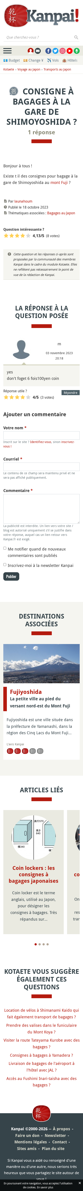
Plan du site (53, 1148)
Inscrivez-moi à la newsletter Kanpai (40, 565)
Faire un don (27, 1135)
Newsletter (55, 1135)
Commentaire (18, 490)
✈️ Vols (53, 60)
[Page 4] (47, 944)
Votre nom (15, 428)
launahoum (23, 201)
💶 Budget (11, 60)
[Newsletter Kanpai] (38, 51)
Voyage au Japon (28, 69)
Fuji (64, 182)
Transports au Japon (57, 69)
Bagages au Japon (61, 213)
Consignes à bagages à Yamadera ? (41, 1055)
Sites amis (27, 1148)
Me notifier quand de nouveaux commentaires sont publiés (37, 552)
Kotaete (8, 69)
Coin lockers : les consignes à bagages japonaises (33, 874)
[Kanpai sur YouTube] (70, 51)
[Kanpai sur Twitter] (55, 51)
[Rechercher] (76, 37)
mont (55, 182)
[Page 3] (43, 944)
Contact (59, 1142)
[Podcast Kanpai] (77, 51)
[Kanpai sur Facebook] (48, 51)
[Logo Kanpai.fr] (42, 16)
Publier (11, 576)
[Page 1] (36, 944)
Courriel (12, 459)
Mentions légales (30, 1142)
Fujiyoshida (26, 692)
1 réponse (41, 132)
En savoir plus (45, 1187)
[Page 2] (40, 944)
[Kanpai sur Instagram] (63, 51)
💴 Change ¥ (33, 60)
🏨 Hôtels (69, 60)
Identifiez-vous (40, 442)
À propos (61, 1129)
